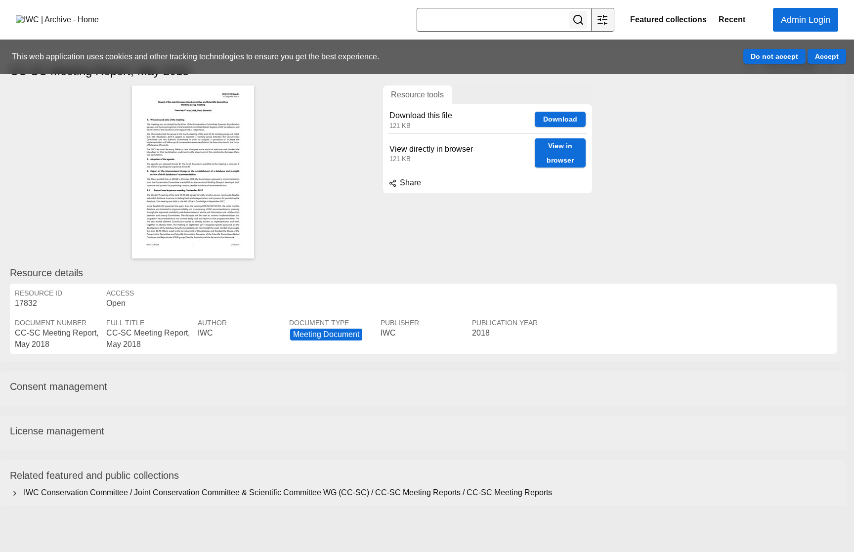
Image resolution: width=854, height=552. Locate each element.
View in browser (560, 153)
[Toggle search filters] (602, 19)
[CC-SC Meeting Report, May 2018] (193, 171)
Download (560, 119)
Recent (732, 19)
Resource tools (417, 94)
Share (409, 182)
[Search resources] (578, 20)
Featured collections (668, 19)
